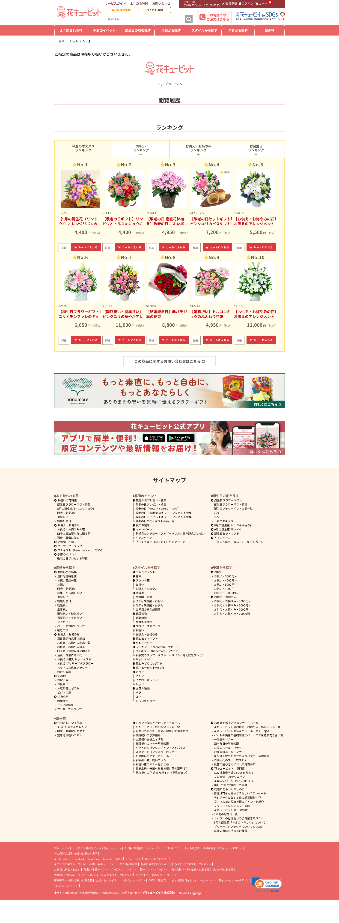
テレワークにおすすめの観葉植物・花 (237, 797)
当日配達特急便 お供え (71, 638)
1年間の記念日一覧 (226, 814)
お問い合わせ (161, 3)
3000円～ (225, 576)
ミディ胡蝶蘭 (65, 705)
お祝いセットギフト (107, 880)
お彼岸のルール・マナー (229, 752)
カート (263, 3)
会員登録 (231, 3)
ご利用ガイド (173, 848)
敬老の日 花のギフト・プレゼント (103, 869)
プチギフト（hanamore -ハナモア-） (80, 550)
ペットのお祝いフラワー (72, 626)
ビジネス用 (64, 692)
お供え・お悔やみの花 (71, 529)
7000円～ (225, 588)
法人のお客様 (154, 10)
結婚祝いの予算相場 (148, 735)
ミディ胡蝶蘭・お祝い (149, 601)
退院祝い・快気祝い (69, 613)
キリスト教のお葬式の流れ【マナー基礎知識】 (243, 756)
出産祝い (62, 609)
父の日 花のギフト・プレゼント (193, 864)
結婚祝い (62, 605)
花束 (138, 576)
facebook (80, 858)
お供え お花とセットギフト (74, 659)
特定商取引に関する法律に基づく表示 (75, 853)
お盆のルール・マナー (228, 747)
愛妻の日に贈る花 (64, 875)
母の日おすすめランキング (156, 864)
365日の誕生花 (157, 880)
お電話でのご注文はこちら (218, 17)
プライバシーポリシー (229, 848)
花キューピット (63, 848)
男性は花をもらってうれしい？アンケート (240, 793)
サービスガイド (115, 3)
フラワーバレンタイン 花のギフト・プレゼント (105, 875)
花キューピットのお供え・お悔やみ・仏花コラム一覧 (247, 727)
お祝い (61, 584)
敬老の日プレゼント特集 (72, 558)
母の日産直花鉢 (128, 864)
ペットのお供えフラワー (72, 667)
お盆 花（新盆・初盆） (67, 869)
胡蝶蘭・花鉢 (65, 542)
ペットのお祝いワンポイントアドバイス (160, 747)
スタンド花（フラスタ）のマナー (156, 752)
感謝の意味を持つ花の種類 (230, 831)
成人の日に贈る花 (223, 869)
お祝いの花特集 (67, 500)
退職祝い (62, 517)
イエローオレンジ (147, 680)
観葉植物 (62, 701)
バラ (217, 513)
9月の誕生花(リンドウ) (228, 529)
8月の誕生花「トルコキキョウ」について (239, 822)
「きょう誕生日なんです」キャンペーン (160, 542)
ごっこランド (133, 858)
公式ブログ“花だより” (157, 858)
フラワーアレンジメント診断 (232, 806)
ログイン (247, 3)
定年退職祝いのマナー (71, 735)
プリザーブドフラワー (71, 546)
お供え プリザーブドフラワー (75, 663)
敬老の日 (62, 630)
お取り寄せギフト (68, 688)
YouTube (108, 858)
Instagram (93, 858)
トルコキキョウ (223, 521)
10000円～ (226, 593)
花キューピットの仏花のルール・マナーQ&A (241, 731)
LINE (119, 858)
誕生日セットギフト (226, 533)
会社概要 (208, 848)
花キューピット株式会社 (159, 892)
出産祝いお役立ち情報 (149, 739)
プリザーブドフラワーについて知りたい (239, 826)
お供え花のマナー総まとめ (230, 760)
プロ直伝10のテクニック (229, 777)
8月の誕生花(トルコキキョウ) (75, 508)
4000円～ (225, 580)
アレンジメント (145, 572)
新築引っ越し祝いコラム (151, 760)
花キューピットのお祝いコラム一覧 (158, 727)
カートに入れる (88, 247)
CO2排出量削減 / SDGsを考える (234, 772)
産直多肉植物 (144, 622)
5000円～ (225, 584)
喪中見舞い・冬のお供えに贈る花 (190, 869)
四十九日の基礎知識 (226, 743)
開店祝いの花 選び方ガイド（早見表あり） (162, 772)
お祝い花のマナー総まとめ (152, 764)
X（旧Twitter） (62, 858)
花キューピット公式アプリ (234, 880)
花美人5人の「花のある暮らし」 (234, 781)
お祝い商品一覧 (67, 580)
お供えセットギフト (133, 880)
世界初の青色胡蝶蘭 (148, 609)
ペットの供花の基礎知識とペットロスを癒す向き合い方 (248, 735)
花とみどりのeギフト (149, 663)
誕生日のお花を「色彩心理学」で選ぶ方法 (162, 731)
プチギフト (64, 622)
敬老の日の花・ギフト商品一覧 (155, 521)
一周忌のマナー (223, 739)
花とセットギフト (147, 638)
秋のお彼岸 (143, 525)
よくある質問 (139, 3)
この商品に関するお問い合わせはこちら (167, 361)
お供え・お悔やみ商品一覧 (73, 642)
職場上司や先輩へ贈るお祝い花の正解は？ (162, 768)
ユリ (217, 517)
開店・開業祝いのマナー (72, 731)
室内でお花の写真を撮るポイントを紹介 (239, 801)
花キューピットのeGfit (150, 667)
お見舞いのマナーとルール (152, 756)
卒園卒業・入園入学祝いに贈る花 (73, 880)
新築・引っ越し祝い (69, 593)
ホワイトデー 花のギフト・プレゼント (158, 875)
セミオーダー (144, 642)
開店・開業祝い (67, 513)
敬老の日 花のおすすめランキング (157, 508)
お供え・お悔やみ (68, 525)
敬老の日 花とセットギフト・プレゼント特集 (164, 517)
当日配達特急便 (121, 10)
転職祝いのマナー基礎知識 (152, 743)
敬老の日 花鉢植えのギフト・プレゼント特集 (164, 513)
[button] (266, 885)
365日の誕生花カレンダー (73, 727)
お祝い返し (64, 680)
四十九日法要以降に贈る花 (73, 533)
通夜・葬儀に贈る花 (69, 537)
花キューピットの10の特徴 (231, 810)
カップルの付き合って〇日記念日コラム (239, 818)
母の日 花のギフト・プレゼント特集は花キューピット (85, 864)
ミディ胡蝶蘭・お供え (149, 605)
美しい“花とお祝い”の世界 (230, 785)
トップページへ (169, 84)
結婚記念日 (64, 521)
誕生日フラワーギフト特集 (73, 504)
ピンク (140, 676)
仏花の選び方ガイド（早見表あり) (235, 764)
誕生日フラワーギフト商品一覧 (233, 508)
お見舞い (62, 684)
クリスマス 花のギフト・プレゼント (147, 869)
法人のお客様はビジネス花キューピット (98, 848)
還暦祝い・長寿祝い (69, 618)
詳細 (63, 247)
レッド (140, 684)
